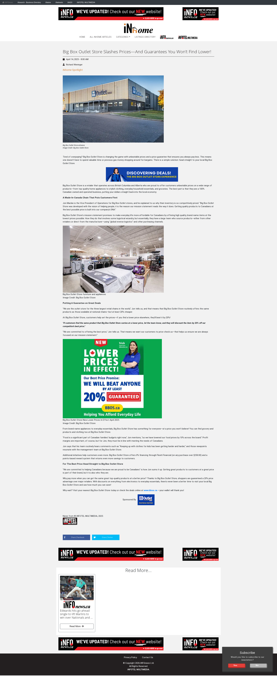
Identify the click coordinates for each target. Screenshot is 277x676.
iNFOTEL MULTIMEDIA (86, 2)
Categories (122, 37)
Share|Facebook (77, 537)
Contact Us (147, 657)
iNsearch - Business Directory (29, 2)
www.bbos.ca (150, 490)
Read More (75, 626)
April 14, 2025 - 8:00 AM (77, 59)
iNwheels (59, 2)
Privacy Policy (130, 657)
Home (82, 37)
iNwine (48, 2)
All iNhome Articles (101, 37)
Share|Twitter (107, 537)
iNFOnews (8, 2)
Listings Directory (145, 37)
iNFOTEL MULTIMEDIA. (138, 669)
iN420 (70, 2)
